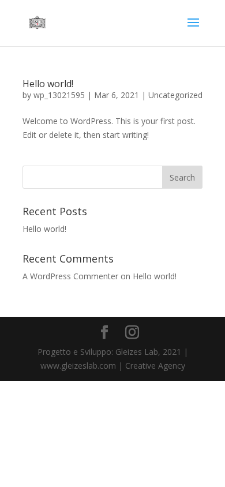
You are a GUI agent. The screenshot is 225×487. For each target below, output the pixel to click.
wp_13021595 (59, 94)
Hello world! (47, 83)
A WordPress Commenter (70, 276)
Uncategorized (175, 94)
